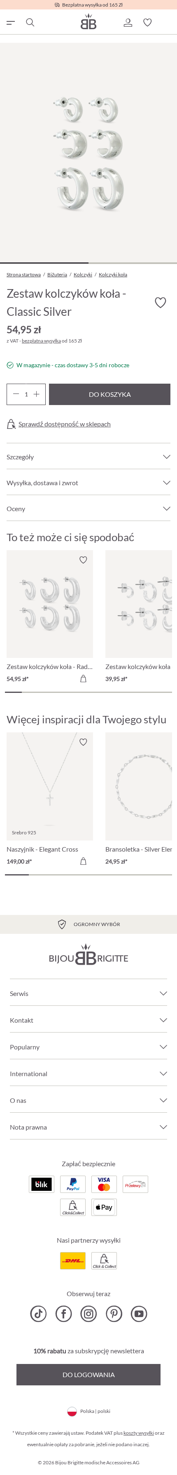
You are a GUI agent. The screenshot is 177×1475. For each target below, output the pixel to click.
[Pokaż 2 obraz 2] (132, 263)
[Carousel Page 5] (80, 692)
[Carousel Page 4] (63, 692)
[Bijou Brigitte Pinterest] (114, 1314)
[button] (127, 22)
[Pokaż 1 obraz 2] (44, 263)
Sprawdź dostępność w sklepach (65, 424)
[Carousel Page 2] (30, 692)
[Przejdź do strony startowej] (88, 21)
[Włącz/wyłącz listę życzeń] (160, 303)
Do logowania (89, 1374)
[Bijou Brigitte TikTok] (38, 1314)
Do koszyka (110, 394)
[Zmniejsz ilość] (16, 394)
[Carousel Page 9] (147, 692)
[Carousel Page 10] (163, 692)
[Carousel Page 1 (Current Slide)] (13, 692)
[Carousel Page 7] (113, 692)
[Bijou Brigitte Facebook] (63, 1314)
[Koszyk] (167, 22)
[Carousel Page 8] (130, 692)
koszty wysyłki (138, 1433)
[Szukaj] (30, 22)
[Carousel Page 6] (96, 692)
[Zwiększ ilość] (36, 394)
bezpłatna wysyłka (41, 341)
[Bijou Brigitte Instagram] (88, 1314)
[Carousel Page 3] (46, 692)
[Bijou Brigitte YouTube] (139, 1314)
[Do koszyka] (83, 678)
